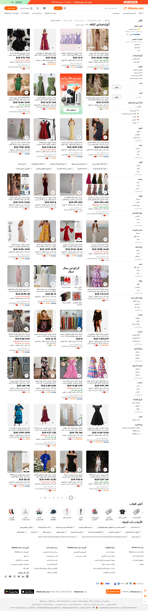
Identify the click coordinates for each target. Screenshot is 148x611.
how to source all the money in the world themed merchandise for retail (104, 537)
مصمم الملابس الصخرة (85, 527)
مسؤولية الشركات (138, 560)
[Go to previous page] (75, 498)
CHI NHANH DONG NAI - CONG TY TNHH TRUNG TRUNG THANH (18, 437)
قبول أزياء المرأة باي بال (99, 168)
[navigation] (127, 259)
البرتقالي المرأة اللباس (37, 164)
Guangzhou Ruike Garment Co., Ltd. (97, 67)
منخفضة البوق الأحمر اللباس (57, 164)
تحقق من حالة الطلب (22, 560)
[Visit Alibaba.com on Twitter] (18, 576)
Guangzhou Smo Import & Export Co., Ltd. (71, 254)
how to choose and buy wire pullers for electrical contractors (57, 537)
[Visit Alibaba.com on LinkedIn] (23, 576)
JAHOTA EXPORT (103, 107)
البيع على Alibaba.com (22, 552)
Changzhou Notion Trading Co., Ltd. (97, 390)
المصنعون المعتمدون (79, 552)
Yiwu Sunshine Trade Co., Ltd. (46, 156)
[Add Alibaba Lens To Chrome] (113, 591)
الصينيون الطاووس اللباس (43, 168)
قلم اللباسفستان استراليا (95, 532)
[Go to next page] (41, 498)
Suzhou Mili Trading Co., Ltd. (73, 209)
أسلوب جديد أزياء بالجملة (132, 532)
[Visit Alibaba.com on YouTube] (10, 576)
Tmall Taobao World (63, 601)
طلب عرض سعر (81, 556)
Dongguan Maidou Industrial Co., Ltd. (71, 154)
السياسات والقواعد (109, 572)
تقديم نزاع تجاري (52, 560)
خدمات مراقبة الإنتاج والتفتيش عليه (104, 568)
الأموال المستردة (52, 564)
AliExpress (43, 601)
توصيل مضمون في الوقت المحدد (105, 560)
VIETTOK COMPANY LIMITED (46, 107)
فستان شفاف (46, 532)
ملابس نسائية (79, 20)
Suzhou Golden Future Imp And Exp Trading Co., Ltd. (45, 390)
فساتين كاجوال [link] (55, 20)
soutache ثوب (135, 527)
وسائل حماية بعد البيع (108, 564)
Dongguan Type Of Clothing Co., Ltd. (45, 207)
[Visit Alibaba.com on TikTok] (5, 576)
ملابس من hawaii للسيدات (64, 168)
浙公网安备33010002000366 (109, 608)
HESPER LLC (51, 62)
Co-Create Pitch (138, 556)
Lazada (74, 601)
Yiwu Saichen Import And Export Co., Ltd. (45, 444)
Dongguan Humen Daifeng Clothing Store (18, 207)
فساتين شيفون (60, 532)
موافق (117, 87)
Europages (105, 601)
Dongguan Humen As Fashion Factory (71, 65)
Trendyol (97, 601)
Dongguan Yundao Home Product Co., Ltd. (71, 346)
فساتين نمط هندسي (113, 532)
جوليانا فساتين (20, 532)
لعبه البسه (33, 532)
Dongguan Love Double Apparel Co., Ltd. (71, 397)
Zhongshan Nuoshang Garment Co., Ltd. (18, 111)
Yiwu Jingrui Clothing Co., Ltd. (46, 254)
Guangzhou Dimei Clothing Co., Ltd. (18, 390)
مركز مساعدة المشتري (50, 552)
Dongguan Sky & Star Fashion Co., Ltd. (97, 298)
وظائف (141, 564)
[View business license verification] (94, 608)
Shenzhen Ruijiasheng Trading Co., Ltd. (18, 303)
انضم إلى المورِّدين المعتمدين (20, 564)
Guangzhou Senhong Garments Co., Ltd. (18, 350)
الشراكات (26, 568)
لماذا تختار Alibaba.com (136, 552)
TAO (90, 601)
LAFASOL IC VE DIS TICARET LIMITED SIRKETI (97, 343)
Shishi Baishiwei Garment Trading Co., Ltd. (97, 258)
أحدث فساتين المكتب (43, 527)
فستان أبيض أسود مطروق (79, 164)
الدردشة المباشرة (51, 556)
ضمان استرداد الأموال (108, 556)
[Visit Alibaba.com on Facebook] (27, 576)
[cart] (37, 8)
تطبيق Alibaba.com (42, 591)
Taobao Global (83, 601)
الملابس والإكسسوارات (94, 20)
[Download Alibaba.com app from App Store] (27, 591)
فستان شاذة (21, 164)
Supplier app (78, 591)
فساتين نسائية (67, 20)
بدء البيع (26, 556)
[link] (145, 590)
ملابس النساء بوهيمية (76, 532)
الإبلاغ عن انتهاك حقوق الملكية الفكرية (45, 568)
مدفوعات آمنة (110, 552)
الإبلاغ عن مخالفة (52, 572)
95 (45, 497)
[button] (64, 8)
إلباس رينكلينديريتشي (26, 527)
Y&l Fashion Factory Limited (46, 301)
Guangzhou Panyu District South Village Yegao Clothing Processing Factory (18, 256)
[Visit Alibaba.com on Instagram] (14, 576)
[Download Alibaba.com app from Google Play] (11, 591)
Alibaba (107, 20)
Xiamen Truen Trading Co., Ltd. (98, 154)
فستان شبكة (135, 537)
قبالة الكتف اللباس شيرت (99, 164)
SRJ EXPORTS (51, 343)
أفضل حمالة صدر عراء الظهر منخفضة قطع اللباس (110, 527)
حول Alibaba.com (138, 547)
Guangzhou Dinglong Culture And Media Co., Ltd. (97, 213)
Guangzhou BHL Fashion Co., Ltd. (19, 67)
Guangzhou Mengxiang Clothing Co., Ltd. (18, 152)
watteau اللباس (81, 168)
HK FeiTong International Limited (98, 440)
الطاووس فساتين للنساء (23, 168)
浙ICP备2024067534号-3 (129, 608)
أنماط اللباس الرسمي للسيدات (64, 527)
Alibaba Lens (135, 591)
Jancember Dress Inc (75, 437)
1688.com (51, 601)
